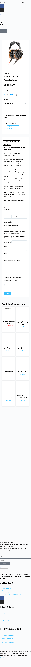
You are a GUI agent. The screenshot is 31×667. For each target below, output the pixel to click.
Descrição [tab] (6, 141)
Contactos (4, 617)
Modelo (6, 99)
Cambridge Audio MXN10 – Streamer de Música (22, 322)
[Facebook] (2, 6)
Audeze (12, 72)
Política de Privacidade (8, 642)
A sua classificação (7, 242)
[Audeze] (15, 53)
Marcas (8, 72)
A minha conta (6, 620)
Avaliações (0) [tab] (7, 144)
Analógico (12, 115)
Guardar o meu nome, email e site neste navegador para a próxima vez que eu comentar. (14, 287)
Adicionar (16, 111)
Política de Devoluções (8, 635)
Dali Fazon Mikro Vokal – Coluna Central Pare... (22, 397)
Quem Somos (5, 610)
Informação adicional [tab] (15, 141)
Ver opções (21, 378)
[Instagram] (2, 10)
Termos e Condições (7, 638)
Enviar (7, 293)
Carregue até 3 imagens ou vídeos (13, 277)
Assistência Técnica (7, 632)
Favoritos (4, 624)
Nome (6, 246)
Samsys (2, 657)
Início (5, 72)
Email (6, 253)
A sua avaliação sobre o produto (13, 260)
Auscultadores (23, 115)
